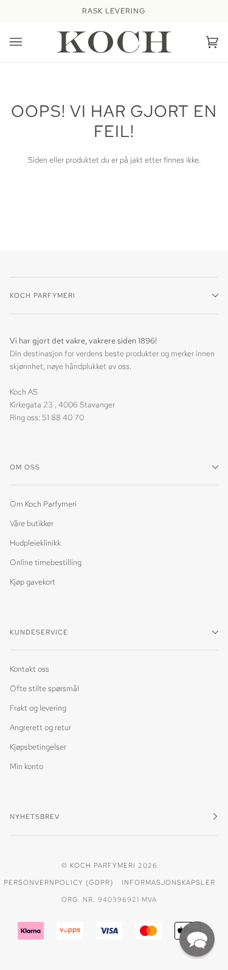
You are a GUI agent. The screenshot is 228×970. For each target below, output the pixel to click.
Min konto (26, 766)
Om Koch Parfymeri (43, 504)
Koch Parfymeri (103, 865)
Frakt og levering (38, 708)
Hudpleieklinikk (35, 543)
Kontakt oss (29, 669)
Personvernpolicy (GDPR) (58, 882)
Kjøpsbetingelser (38, 747)
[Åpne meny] (28, 42)
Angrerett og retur (40, 727)
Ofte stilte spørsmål (44, 688)
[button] (197, 939)
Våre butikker (32, 523)
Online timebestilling (45, 562)
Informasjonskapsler (168, 882)
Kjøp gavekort (32, 582)
